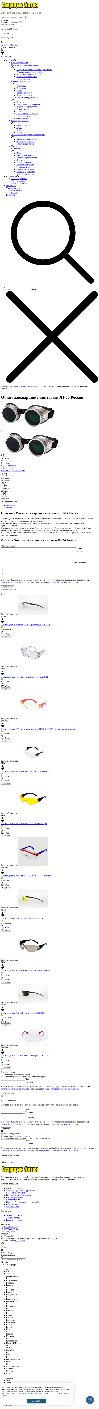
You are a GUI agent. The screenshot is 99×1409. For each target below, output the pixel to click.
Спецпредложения (14, 1188)
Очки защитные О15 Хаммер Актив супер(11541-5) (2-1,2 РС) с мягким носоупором (38, 729)
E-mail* (80, 551)
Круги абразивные (14, 1197)
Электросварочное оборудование (20, 1190)
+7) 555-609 (9, 1227)
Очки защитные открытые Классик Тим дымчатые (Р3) (25, 970)
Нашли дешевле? (8, 465)
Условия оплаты (13, 1218)
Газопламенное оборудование (19, 1195)
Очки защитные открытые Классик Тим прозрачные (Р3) (26, 771)
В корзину (5, 470)
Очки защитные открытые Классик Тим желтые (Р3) (24, 823)
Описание (10, 505)
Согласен (36, 1401)
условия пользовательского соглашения (60, 582)
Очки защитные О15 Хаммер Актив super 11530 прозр (25, 1055)
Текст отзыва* (79, 563)
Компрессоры (12, 1204)
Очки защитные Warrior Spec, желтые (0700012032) (23, 918)
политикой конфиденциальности (15, 582)
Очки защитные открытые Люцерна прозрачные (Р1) (24, 677)
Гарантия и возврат (14, 1220)
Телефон (29, 1082)
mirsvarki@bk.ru (8, 1231)
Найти (34, 290)
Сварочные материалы (16, 1193)
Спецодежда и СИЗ (14, 1200)
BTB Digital (20, 1241)
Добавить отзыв (8, 546)
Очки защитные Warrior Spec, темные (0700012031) (23, 1013)
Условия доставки (14, 1215)
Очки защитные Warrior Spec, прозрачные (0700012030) (25, 625)
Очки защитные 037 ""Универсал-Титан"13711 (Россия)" (26, 876)
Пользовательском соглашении (29, 1393)
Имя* (79, 549)
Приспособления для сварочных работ (23, 1202)
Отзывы (11, 508)
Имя (27, 1079)
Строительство (12, 1207)
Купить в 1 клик (18, 470)
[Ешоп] (20, 8)
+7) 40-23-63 (9, 1229)
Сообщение (29, 1117)
